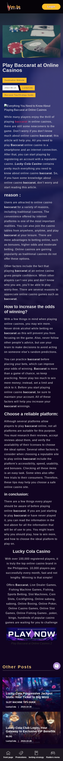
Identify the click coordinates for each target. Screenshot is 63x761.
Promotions (21, 757)
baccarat (21, 121)
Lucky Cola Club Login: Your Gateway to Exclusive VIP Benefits (30, 729)
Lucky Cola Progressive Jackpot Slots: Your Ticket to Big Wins (29, 695)
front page (8, 757)
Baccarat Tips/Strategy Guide (19, 95)
